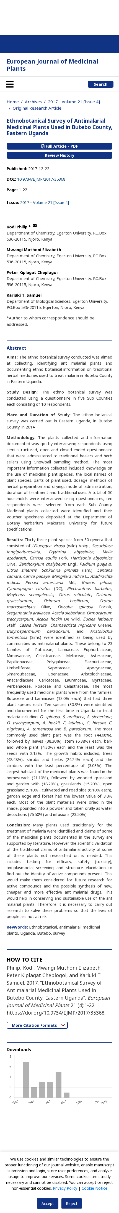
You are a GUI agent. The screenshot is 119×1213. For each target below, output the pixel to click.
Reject (71, 1203)
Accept (48, 1203)
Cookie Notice (94, 1188)
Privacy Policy (65, 1188)
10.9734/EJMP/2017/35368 (41, 179)
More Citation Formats (35, 1025)
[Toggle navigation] (9, 84)
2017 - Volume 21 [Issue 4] (74, 101)
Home (13, 101)
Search (100, 84)
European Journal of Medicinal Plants (52, 64)
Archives (33, 101)
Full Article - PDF (61, 146)
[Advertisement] (59, 16)
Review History (59, 155)
